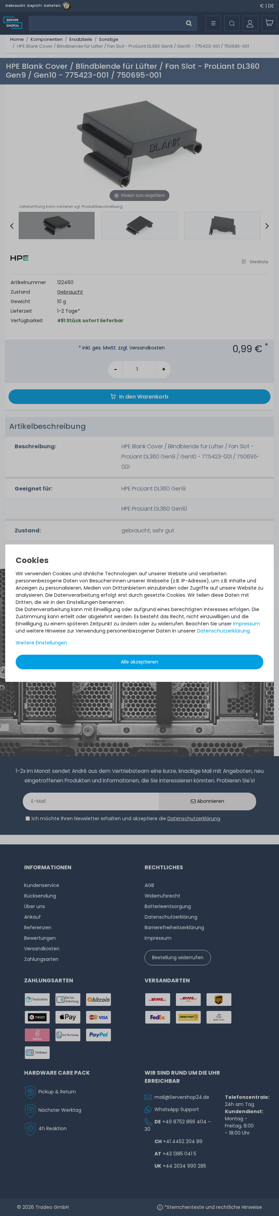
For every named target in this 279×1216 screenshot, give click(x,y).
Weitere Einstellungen (41, 642)
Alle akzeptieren (139, 661)
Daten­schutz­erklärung (223, 630)
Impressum (246, 623)
